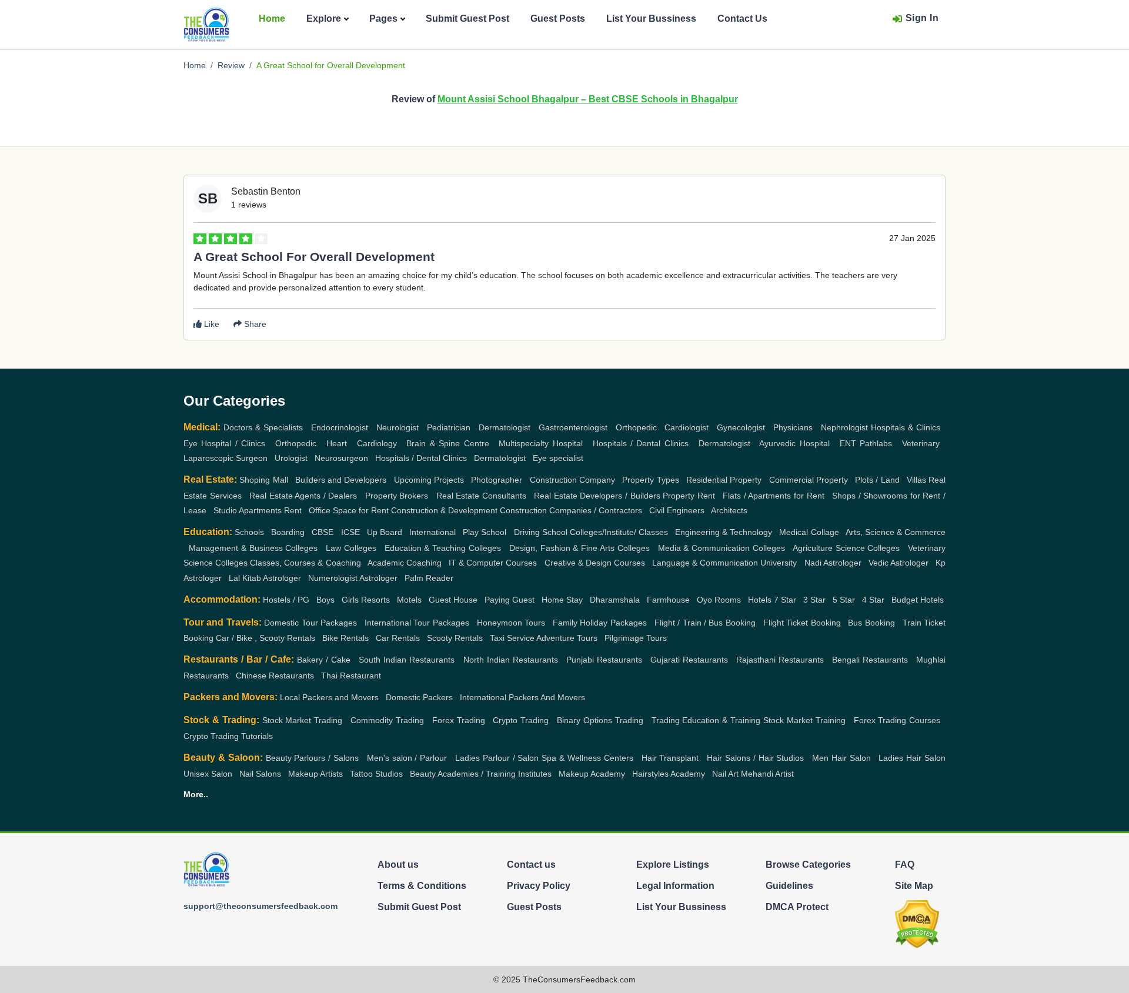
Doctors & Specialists (263, 427)
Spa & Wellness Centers (587, 758)
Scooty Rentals (455, 638)
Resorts (375, 599)
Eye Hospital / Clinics (224, 443)
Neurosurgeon (341, 458)
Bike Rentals (345, 638)
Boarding (288, 532)
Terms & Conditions (422, 886)
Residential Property (723, 479)
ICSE (350, 532)
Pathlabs (876, 443)
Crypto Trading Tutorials (228, 736)
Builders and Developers (340, 479)
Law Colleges (351, 548)
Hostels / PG (286, 599)
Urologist (291, 458)
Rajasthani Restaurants (780, 659)
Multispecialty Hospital (540, 443)
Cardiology (377, 443)
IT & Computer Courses (493, 562)
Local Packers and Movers (329, 697)
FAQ (904, 865)
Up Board (384, 532)
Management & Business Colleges (253, 548)
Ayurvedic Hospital (794, 443)
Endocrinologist (339, 427)
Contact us (531, 865)
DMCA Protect (797, 907)
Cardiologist (686, 427)
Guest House (453, 599)
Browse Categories (808, 865)
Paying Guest (510, 599)
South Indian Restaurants (407, 659)
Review (231, 65)
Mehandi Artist (767, 773)
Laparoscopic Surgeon (225, 458)
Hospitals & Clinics (905, 427)
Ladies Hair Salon (912, 758)
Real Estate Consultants (481, 495)
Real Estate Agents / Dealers (303, 495)
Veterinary (921, 443)
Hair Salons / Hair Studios (755, 758)
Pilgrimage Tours (635, 638)
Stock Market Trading (302, 720)
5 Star (844, 599)
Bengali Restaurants (870, 659)
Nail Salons (260, 773)
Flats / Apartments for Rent (773, 495)
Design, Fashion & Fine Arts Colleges (579, 548)
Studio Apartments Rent (257, 510)
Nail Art (725, 773)
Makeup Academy (592, 773)
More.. (195, 794)
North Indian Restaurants (510, 659)
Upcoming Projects (429, 479)
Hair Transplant (670, 758)
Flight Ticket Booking (802, 622)
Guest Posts (557, 19)
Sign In (922, 18)
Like (210, 324)
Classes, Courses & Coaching (305, 562)
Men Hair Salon (841, 758)
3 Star (814, 599)
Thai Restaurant (351, 675)
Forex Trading (458, 720)
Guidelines (789, 886)
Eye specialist (558, 458)
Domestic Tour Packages (310, 622)
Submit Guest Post (467, 19)
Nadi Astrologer (832, 562)
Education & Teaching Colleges (443, 548)
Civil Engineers (676, 510)
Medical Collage (809, 532)
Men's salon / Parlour (407, 758)
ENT (848, 443)
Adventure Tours (566, 638)
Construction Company (572, 479)
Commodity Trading (387, 720)
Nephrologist (844, 427)
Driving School (540, 532)
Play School (484, 532)
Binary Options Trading (600, 720)
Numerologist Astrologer (353, 578)
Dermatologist (504, 427)
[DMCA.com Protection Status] (917, 923)
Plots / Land (877, 479)
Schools (249, 532)
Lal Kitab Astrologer (265, 578)
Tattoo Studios (376, 773)
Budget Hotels (917, 599)
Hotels (759, 599)
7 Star (785, 599)
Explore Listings (672, 865)
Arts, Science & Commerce (896, 532)
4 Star (873, 599)
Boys (325, 599)
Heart (336, 443)
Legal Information (675, 886)
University (778, 562)
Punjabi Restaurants (604, 659)
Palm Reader (429, 578)
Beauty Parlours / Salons (312, 758)
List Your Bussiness (651, 19)
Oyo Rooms (719, 599)
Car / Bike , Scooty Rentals (265, 638)
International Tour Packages (417, 622)
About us (398, 865)
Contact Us (742, 19)
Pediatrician (448, 427)
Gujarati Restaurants (689, 659)
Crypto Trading (521, 720)
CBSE (322, 532)
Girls (350, 599)
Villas (916, 479)
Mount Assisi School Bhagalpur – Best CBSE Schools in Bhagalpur (587, 99)
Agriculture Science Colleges (846, 548)
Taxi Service (512, 638)
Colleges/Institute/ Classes (619, 532)
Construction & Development (444, 510)
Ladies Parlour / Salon (497, 758)
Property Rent (689, 495)
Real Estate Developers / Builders (597, 495)
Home (272, 19)
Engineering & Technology (723, 532)
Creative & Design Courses (595, 562)
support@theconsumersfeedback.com (260, 906)
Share (254, 324)
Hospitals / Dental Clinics (641, 443)
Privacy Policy (538, 886)
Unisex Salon (207, 773)
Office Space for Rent (349, 510)
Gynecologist (741, 427)
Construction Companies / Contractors (571, 510)
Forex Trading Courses (897, 720)
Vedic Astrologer (898, 562)
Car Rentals (398, 638)
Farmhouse (668, 599)
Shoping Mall (263, 479)
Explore (323, 19)
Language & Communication (705, 562)
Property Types (650, 479)
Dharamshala (615, 599)
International (432, 532)
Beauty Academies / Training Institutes (481, 773)
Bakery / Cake (323, 659)
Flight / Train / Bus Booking (705, 622)
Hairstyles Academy (668, 773)
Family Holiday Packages (600, 622)
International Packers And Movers (522, 697)
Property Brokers (397, 495)
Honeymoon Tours (511, 622)
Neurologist (397, 427)
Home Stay (562, 599)
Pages (383, 19)
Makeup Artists (315, 773)
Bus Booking (871, 622)
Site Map (914, 886)
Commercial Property (808, 479)
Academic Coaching (405, 562)
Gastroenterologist (573, 427)
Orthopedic (636, 427)
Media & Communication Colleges (722, 548)
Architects (729, 510)
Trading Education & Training (706, 720)
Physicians (793, 427)
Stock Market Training (804, 720)
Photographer (496, 479)
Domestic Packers (419, 697)
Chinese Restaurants (275, 675)
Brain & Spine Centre (447, 443)
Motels (409, 599)
